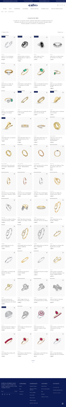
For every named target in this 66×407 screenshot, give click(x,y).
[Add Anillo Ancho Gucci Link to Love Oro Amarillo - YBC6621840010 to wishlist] (14, 146)
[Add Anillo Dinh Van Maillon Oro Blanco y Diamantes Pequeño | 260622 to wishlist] (14, 200)
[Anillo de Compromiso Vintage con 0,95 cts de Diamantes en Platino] (8, 315)
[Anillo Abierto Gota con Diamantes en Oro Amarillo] (57, 100)
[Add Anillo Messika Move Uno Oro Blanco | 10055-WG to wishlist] (14, 226)
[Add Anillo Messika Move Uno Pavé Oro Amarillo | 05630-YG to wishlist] (31, 226)
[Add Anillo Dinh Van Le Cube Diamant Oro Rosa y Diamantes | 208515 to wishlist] (31, 174)
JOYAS (6, 11)
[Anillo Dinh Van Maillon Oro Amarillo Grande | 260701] (57, 181)
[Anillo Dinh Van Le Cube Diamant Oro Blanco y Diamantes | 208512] (41, 181)
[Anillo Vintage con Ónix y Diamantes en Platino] (41, 45)
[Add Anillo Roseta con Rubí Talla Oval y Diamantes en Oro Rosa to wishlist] (31, 334)
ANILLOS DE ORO (11, 11)
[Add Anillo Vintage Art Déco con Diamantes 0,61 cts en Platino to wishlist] (31, 280)
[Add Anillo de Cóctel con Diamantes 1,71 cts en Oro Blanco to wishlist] (63, 280)
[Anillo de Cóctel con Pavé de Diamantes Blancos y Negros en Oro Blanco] (24, 45)
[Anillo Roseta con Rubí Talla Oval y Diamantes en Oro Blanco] (8, 368)
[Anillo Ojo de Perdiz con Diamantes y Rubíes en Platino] (41, 315)
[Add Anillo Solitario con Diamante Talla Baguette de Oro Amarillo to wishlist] (63, 226)
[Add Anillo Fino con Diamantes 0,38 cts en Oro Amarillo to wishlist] (31, 92)
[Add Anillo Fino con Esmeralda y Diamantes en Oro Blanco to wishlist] (14, 386)
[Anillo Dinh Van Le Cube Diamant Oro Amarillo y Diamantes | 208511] (8, 181)
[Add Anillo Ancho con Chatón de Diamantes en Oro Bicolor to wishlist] (14, 65)
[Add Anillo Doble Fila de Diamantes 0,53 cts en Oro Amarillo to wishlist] (47, 92)
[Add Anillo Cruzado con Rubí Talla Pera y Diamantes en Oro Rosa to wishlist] (63, 308)
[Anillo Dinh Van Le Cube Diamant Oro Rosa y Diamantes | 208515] (24, 181)
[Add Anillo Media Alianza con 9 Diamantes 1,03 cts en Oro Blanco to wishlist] (47, 200)
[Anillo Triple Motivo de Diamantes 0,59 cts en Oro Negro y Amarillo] (24, 207)
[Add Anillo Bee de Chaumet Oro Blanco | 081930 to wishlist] (47, 253)
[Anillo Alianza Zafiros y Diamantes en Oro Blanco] (57, 394)
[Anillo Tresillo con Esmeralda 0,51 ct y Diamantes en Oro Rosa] (24, 72)
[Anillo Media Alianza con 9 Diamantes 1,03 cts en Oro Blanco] (41, 207)
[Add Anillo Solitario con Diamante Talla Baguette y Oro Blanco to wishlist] (14, 253)
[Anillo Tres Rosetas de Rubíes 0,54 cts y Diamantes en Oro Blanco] (24, 368)
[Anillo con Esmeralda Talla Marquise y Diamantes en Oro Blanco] (41, 394)
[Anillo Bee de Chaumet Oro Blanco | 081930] (41, 260)
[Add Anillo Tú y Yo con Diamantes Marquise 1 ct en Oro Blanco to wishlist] (14, 37)
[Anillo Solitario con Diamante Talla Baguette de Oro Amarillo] (57, 234)
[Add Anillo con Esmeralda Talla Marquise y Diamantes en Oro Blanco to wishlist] (47, 386)
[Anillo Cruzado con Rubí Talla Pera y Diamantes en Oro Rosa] (57, 315)
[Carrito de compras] (64, 5)
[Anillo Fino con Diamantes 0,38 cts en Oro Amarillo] (24, 100)
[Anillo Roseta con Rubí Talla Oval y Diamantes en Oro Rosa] (24, 341)
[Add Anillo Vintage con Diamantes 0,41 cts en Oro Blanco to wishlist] (31, 308)
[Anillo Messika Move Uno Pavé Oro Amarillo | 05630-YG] (24, 234)
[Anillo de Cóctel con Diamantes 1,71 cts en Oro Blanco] (57, 287)
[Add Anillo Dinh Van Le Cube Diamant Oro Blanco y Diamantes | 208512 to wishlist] (47, 174)
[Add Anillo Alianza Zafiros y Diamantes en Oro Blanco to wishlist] (63, 386)
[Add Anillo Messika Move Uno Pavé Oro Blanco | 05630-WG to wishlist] (47, 226)
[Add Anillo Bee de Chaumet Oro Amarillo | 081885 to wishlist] (31, 253)
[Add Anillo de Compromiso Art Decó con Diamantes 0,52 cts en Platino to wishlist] (47, 280)
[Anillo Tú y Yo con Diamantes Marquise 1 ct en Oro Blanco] (8, 45)
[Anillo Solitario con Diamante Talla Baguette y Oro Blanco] (8, 260)
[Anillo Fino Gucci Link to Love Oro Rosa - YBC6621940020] (41, 154)
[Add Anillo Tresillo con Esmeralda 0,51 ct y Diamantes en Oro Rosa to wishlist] (31, 65)
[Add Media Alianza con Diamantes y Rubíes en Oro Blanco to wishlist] (47, 360)
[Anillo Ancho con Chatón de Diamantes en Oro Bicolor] (8, 72)
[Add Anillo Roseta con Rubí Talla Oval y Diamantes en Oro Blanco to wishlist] (14, 360)
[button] (5, 8)
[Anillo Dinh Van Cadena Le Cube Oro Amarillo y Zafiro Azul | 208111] (57, 154)
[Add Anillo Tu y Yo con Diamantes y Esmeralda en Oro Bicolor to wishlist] (14, 92)
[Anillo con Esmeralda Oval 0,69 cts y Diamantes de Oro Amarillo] (41, 72)
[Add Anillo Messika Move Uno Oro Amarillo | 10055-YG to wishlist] (63, 200)
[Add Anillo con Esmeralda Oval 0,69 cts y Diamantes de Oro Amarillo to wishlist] (47, 65)
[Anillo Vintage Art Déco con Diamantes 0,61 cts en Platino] (24, 287)
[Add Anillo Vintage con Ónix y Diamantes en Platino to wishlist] (47, 37)
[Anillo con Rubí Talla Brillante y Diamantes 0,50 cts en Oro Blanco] (57, 341)
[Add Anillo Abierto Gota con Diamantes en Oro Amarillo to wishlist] (63, 92)
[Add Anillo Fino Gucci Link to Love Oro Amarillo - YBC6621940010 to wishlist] (31, 146)
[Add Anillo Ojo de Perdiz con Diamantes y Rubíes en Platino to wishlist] (47, 308)
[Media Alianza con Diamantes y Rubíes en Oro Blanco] (41, 368)
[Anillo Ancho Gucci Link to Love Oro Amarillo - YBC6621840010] (8, 154)
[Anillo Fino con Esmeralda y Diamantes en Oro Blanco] (8, 394)
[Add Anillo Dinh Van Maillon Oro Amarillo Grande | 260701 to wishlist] (63, 174)
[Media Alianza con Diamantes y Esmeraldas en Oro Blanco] (57, 368)
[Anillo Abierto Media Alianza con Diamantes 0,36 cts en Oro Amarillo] (41, 126)
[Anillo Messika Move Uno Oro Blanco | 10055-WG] (8, 234)
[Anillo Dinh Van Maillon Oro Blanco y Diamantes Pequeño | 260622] (8, 207)
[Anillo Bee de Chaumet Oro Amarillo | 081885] (24, 260)
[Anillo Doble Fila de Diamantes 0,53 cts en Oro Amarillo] (41, 100)
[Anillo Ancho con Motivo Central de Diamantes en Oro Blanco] (57, 45)
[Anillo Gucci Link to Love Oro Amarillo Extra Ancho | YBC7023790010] (57, 126)
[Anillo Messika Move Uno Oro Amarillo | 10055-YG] (57, 207)
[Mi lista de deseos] (62, 5)
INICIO (2, 11)
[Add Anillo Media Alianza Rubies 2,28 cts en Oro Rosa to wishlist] (14, 334)
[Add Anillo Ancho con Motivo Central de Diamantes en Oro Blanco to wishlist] (63, 37)
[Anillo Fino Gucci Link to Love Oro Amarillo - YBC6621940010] (24, 154)
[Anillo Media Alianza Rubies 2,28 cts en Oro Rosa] (8, 341)
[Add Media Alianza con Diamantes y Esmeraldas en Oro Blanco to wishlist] (63, 360)
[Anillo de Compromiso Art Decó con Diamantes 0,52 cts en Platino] (41, 287)
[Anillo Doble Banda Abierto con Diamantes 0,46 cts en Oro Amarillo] (24, 126)
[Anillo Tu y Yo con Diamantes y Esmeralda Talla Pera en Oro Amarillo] (57, 72)
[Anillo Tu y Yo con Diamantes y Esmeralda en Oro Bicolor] (8, 100)
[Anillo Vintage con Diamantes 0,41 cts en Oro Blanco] (24, 315)
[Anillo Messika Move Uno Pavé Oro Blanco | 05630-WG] (41, 234)
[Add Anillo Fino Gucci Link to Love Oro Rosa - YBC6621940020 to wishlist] (47, 146)
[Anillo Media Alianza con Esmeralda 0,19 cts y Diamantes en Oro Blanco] (24, 394)
